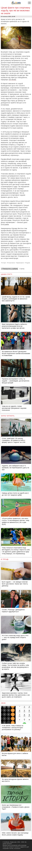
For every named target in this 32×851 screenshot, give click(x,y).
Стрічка (21, 268)
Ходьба (28, 262)
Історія (4, 262)
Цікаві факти (20, 262)
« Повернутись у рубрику (9, 268)
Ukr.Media (12, 80)
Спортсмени (11, 262)
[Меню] (29, 2)
